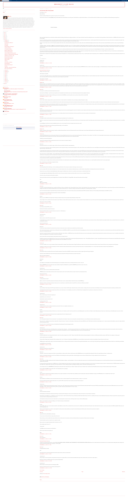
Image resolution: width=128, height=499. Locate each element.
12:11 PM (45, 12)
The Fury (41, 98)
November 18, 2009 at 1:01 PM (45, 80)
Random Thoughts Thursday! (9, 51)
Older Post (123, 471)
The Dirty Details (6, 111)
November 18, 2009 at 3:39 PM (45, 291)
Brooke (41, 89)
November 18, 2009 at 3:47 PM (45, 302)
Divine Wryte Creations (7, 96)
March (6, 79)
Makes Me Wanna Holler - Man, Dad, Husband (10, 93)
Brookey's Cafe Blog (64, 4)
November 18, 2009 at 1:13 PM (45, 96)
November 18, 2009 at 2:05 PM (45, 163)
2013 (5, 33)
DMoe (41, 165)
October (6, 70)
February (6, 80)
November (6, 41)
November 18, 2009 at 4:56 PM (45, 387)
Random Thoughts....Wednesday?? (9, 46)
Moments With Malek (7, 90)
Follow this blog (19, 128)
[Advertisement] (47, 488)
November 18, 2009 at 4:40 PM (45, 374)
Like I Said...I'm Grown (8, 47)
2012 (5, 35)
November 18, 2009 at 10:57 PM (46, 467)
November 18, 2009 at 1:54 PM (45, 141)
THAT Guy (6, 60)
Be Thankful (6, 45)
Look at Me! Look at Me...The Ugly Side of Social (10, 94)
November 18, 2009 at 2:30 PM (45, 203)
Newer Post (41, 471)
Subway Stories (6, 97)
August (6, 72)
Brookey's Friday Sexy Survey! (9, 56)
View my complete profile (7, 28)
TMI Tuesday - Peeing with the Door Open (10, 67)
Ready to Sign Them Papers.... (9, 68)
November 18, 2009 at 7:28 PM (45, 453)
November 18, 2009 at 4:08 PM (45, 325)
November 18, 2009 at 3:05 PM (45, 275)
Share (40, 479)
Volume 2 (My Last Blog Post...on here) (9, 103)
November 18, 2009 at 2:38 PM (45, 224)
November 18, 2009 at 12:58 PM (46, 67)
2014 (5, 32)
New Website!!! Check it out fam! (8, 106)
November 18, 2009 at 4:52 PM (45, 381)
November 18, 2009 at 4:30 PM (45, 369)
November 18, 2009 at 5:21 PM (45, 433)
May (5, 76)
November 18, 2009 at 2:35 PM (45, 212)
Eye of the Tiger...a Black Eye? (9, 42)
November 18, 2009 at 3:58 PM (45, 315)
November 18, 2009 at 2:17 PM (45, 183)
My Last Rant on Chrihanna (8, 62)
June (5, 75)
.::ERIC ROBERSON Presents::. (8, 105)
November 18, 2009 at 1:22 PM (45, 126)
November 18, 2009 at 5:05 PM (45, 402)
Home (82, 471)
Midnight (41, 82)
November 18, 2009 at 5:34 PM (45, 438)
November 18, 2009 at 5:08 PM (45, 410)
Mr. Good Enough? (7, 63)
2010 (5, 37)
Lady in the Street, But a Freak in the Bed (46, 10)
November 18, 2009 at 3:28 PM (45, 284)
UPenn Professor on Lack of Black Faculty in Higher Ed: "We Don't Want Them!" (14, 88)
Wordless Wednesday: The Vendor (8, 100)
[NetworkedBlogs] (19, 127)
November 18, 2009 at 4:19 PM (45, 331)
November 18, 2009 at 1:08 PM (45, 87)
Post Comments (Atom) (47, 473)
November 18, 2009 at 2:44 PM (45, 247)
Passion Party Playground (7, 108)
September (6, 71)
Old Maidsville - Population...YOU (9, 55)
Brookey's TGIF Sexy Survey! (9, 50)
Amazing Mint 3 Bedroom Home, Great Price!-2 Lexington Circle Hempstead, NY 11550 (15, 109)
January (6, 81)
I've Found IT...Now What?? (8, 49)
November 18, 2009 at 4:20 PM (45, 344)
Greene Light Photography (8, 99)
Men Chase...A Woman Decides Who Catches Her (11, 54)
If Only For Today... (7, 59)
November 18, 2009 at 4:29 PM (45, 356)
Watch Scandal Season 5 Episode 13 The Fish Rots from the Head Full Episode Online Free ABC (15, 91)
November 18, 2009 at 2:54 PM (45, 256)
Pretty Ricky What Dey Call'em (44, 70)
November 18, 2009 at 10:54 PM (46, 460)
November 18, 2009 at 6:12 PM (45, 444)
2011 (5, 36)
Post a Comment (42, 470)
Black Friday (6, 43)
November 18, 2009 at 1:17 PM (45, 106)
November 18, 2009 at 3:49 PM (45, 307)
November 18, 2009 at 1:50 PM (45, 131)
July (5, 74)
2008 (5, 83)
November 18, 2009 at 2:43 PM (45, 240)
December (6, 40)
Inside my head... (6, 102)
